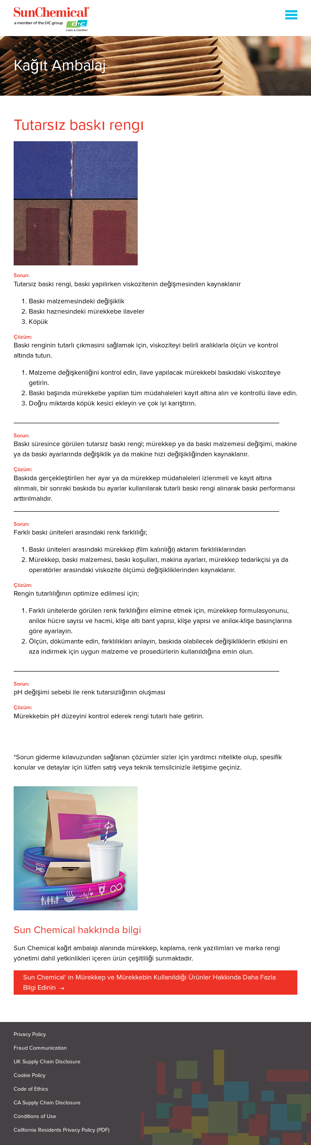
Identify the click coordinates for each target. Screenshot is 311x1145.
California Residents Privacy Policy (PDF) (62, 1130)
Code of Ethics (31, 1089)
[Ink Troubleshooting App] (52, 20)
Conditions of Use (35, 1116)
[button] (291, 16)
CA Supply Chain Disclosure (47, 1102)
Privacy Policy (30, 1034)
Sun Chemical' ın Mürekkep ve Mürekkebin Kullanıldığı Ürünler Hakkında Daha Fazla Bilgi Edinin (149, 982)
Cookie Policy (30, 1075)
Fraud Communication (40, 1048)
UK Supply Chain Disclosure (47, 1061)
